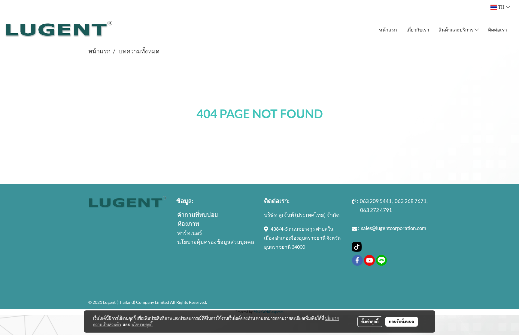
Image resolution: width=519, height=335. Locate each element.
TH (501, 7)
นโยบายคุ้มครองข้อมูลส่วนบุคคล (215, 241)
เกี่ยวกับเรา (417, 29)
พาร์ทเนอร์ (189, 232)
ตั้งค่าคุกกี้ (369, 321)
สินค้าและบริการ (457, 29)
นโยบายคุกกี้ (142, 324)
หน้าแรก (388, 29)
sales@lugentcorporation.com (393, 228)
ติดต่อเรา (497, 29)
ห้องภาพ (188, 223)
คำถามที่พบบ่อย (197, 214)
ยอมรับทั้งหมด (401, 321)
